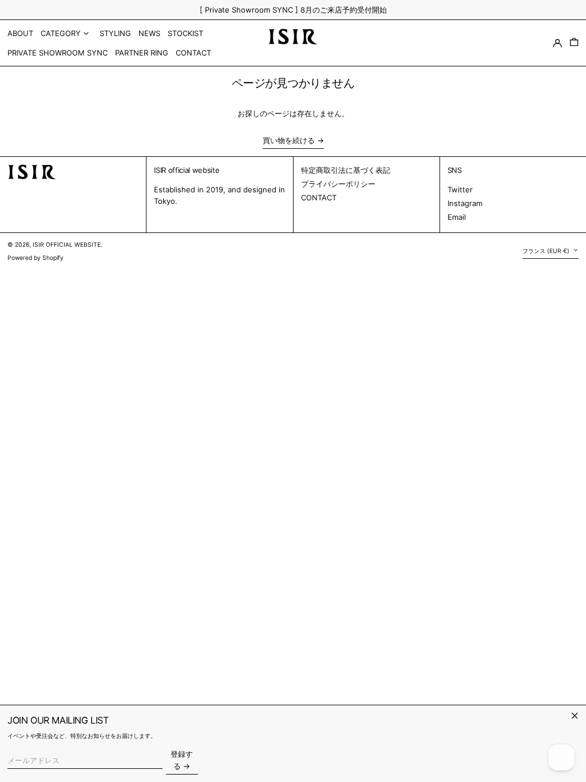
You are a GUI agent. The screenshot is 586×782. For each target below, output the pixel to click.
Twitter (460, 189)
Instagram (465, 203)
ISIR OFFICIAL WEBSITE (67, 244)
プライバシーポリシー (338, 183)
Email (457, 217)
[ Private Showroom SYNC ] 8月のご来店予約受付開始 (293, 9)
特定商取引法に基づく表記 (345, 170)
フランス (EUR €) (546, 251)
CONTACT (318, 197)
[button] (574, 42)
